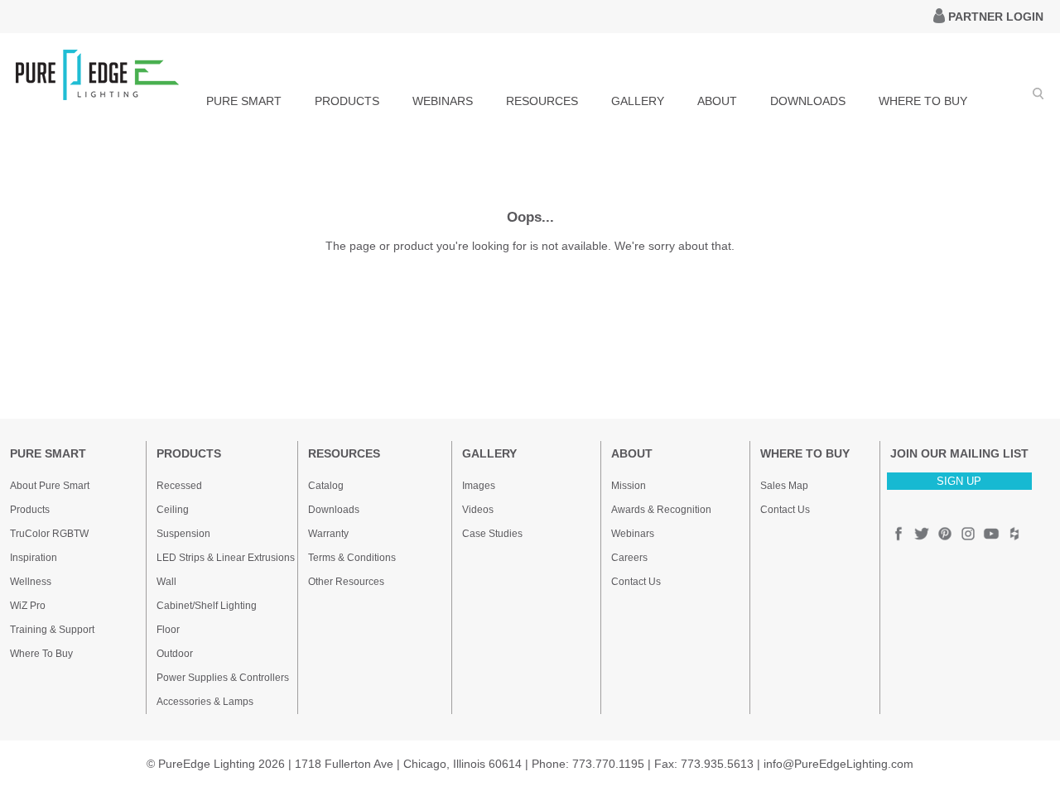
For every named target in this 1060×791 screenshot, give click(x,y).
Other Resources (346, 581)
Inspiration (33, 557)
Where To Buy (41, 653)
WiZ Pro (28, 605)
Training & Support (52, 629)
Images (478, 485)
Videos (478, 509)
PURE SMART (244, 101)
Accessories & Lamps (205, 701)
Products (30, 509)
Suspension (183, 533)
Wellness (30, 581)
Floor (168, 629)
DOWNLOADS (808, 101)
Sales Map (784, 485)
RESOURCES (542, 101)
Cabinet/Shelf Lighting (207, 605)
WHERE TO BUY (923, 101)
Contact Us (636, 581)
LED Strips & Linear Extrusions (226, 557)
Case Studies (492, 533)
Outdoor (175, 653)
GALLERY (637, 101)
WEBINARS (442, 101)
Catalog (326, 485)
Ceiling (173, 509)
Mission (628, 485)
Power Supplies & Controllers (223, 677)
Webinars (632, 533)
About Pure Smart (49, 485)
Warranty (328, 533)
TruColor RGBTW (49, 533)
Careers (629, 557)
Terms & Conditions (352, 557)
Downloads (333, 509)
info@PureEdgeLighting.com (838, 763)
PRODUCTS (347, 101)
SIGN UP (959, 481)
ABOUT (717, 101)
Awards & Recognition (661, 509)
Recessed (179, 485)
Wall (166, 581)
